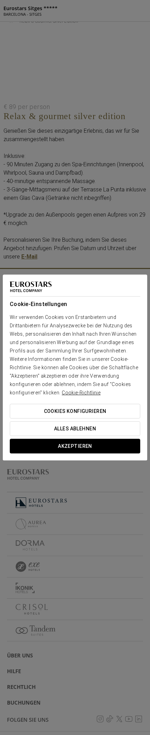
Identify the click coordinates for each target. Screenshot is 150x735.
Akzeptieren (75, 446)
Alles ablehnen (75, 428)
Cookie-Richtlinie (81, 392)
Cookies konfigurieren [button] (75, 411)
